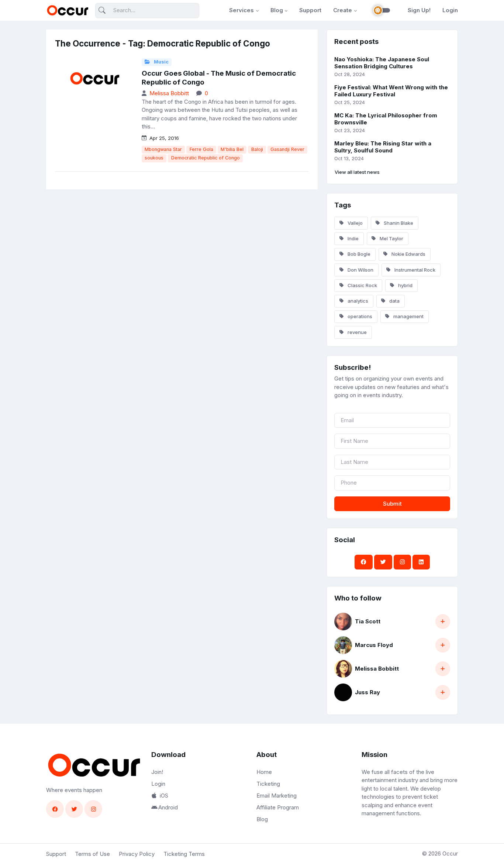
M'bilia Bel (232, 149)
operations (359, 316)
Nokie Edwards (407, 254)
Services (241, 10)
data (394, 301)
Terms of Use (92, 853)
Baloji (257, 149)
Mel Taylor (391, 238)
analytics (357, 301)
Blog (276, 10)
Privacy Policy (137, 853)
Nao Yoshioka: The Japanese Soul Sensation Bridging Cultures (381, 63)
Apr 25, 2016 (163, 138)
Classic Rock (361, 285)
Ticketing (268, 783)
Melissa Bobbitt (169, 93)
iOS (164, 795)
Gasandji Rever (287, 149)
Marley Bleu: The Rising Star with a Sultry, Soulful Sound (382, 147)
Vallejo (354, 223)
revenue (356, 332)
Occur (450, 853)
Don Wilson (359, 270)
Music (161, 62)
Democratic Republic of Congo (205, 158)
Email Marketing (276, 795)
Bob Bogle (358, 254)
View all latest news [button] (357, 172)
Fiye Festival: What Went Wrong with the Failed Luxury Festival (391, 91)
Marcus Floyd (374, 644)
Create (342, 10)
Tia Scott (367, 621)
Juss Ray (367, 692)
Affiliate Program (277, 807)
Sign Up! (419, 10)
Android (168, 807)
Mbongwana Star (163, 149)
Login (450, 10)
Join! (157, 771)
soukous (154, 158)
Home (264, 771)
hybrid (404, 285)
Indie (352, 238)
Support (310, 10)
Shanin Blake (398, 223)
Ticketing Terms (184, 853)
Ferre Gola (201, 149)
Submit (392, 503)
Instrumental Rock (414, 270)
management (408, 316)
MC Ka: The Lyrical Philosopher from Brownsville (385, 119)
